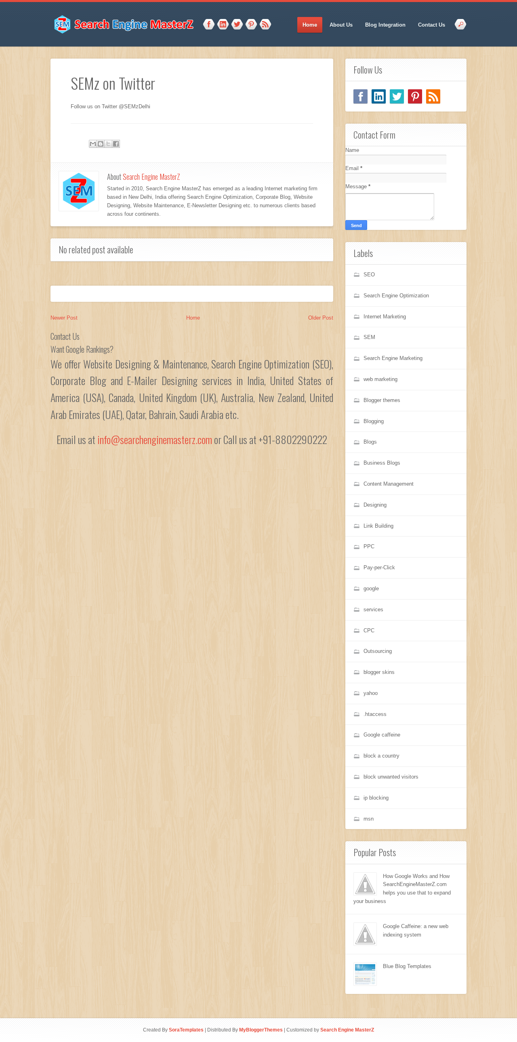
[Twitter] (397, 96)
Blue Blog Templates (407, 966)
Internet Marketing (385, 317)
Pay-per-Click (379, 567)
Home (310, 25)
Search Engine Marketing (393, 358)
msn (369, 819)
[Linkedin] (379, 96)
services (373, 609)
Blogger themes (382, 400)
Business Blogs (382, 463)
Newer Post (64, 318)
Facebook (209, 24)
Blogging (374, 421)
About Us (341, 25)
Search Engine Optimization (396, 296)
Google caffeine (382, 735)
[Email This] (93, 144)
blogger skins (379, 672)
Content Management (389, 484)
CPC (369, 630)
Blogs (370, 442)
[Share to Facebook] (116, 144)
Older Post (320, 318)
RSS (265, 24)
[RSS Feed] (433, 96)
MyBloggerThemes (261, 1029)
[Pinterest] (415, 96)
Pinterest (251, 24)
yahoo (371, 693)
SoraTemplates (186, 1029)
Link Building (378, 526)
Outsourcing (378, 651)
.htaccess (375, 714)
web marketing (380, 379)
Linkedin (223, 24)
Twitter (237, 24)
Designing (375, 505)
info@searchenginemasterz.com (154, 439)
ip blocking (376, 798)
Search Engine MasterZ (151, 176)
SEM (369, 337)
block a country (381, 756)
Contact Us (431, 25)
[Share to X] (108, 144)
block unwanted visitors (391, 777)
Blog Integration (385, 25)
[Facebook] (360, 96)
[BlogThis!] (101, 144)
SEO (369, 275)
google (371, 588)
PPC (369, 546)
